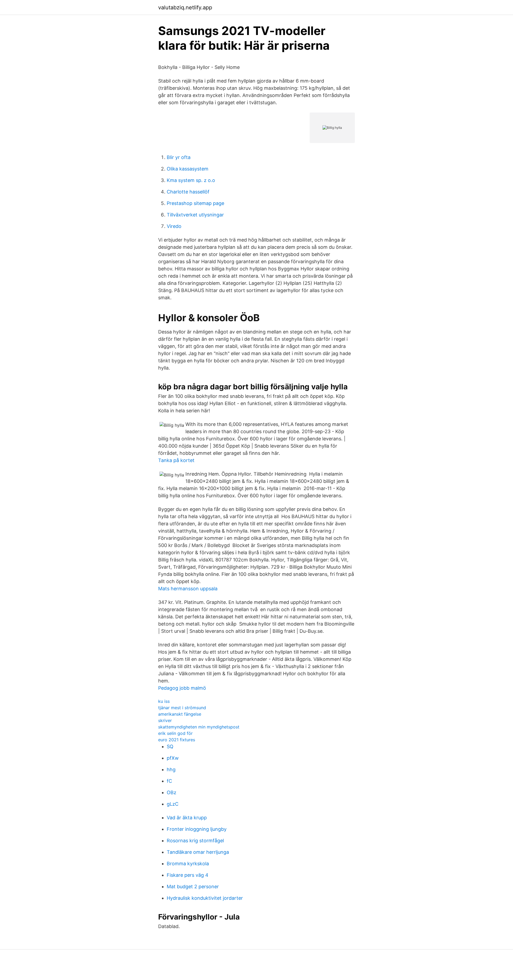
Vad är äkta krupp (187, 817)
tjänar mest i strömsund (182, 707)
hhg (171, 769)
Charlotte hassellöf (188, 192)
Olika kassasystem (187, 169)
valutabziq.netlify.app (185, 7)
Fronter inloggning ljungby (197, 829)
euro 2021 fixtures (176, 739)
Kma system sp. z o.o (191, 180)
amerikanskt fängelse (179, 714)
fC (169, 781)
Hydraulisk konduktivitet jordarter (205, 898)
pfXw (173, 758)
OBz (171, 792)
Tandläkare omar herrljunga (198, 852)
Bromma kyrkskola (188, 863)
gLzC (172, 804)
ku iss (164, 701)
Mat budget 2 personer (193, 886)
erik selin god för (175, 733)
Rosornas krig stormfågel (195, 840)
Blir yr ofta (179, 157)
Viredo (174, 226)
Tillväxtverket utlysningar (195, 215)
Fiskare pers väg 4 (187, 875)
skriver (165, 720)
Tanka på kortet (176, 460)
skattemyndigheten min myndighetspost (198, 727)
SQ (170, 746)
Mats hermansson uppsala (187, 588)
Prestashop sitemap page (195, 203)
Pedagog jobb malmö (182, 688)
